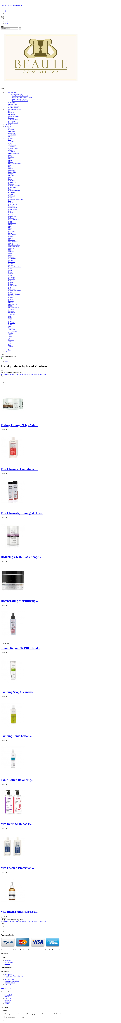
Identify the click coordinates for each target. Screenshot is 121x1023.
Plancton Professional (14, 290)
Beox (10, 155)
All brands (9, 138)
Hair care (11, 129)
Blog (6, 351)
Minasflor (11, 251)
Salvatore (11, 311)
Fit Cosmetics (12, 182)
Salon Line (11, 309)
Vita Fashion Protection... (17, 867)
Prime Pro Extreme (14, 294)
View (2, 371)
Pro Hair (10, 296)
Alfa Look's (11, 146)
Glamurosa (11, 192)
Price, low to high (29, 374)
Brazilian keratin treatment (20, 96)
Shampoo (11, 113)
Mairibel (10, 243)
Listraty (10, 224)
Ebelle (10, 167)
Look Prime (11, 231)
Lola (9, 229)
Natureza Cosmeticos (14, 267)
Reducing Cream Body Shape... (21, 557)
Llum (10, 228)
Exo (9, 177)
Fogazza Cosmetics (14, 185)
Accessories (10, 133)
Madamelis (11, 240)
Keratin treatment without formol (22, 97)
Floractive (11, 184)
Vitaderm (11, 340)
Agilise (10, 143)
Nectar (10, 268)
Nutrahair (11, 275)
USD (6, 23)
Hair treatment (10, 92)
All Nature (11, 152)
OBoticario (11, 277)
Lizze (10, 226)
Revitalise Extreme (14, 304)
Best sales (7, 964)
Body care (8, 124)
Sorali (10, 319)
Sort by (3, 372)
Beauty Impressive (13, 153)
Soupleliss (11, 321)
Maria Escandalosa (14, 245)
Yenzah (10, 346)
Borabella (11, 157)
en (5, 10)
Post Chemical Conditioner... (19, 469)
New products (9, 962)
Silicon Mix (11, 314)
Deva (10, 165)
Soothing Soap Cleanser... (17, 692)
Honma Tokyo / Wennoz (15, 199)
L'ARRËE (11, 214)
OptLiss (10, 284)
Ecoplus (10, 168)
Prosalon (11, 301)
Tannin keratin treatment (19, 99)
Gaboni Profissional (14, 190)
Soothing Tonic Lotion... (16, 736)
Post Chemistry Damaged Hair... (22, 513)
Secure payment (9, 979)
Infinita (10, 202)
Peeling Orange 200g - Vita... (19, 425)
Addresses (8, 1000)
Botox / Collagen (13, 104)
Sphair (10, 324)
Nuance (10, 274)
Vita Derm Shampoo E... (16, 823)
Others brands (12, 285)
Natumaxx (11, 262)
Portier (10, 292)
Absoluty (11, 141)
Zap (9, 350)
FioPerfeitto (11, 180)
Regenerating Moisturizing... (19, 600)
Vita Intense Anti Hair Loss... (19, 911)
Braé (9, 158)
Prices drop (8, 960)
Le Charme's (12, 223)
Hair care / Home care (13, 109)
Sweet (10, 326)
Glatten (10, 194)
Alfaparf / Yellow (13, 148)
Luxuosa (11, 238)
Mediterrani (11, 248)
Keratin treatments (15, 94)
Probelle (10, 297)
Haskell (10, 197)
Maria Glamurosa (13, 246)
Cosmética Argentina (14, 163)
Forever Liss (12, 187)
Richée (10, 306)
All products (12, 135)
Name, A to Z (11, 374)
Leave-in (11, 118)
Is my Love (11, 206)
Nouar (10, 270)
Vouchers (7, 1002)
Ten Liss (10, 328)
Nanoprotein (12, 258)
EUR (6, 21)
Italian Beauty (12, 207)
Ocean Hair (11, 279)
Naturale (10, 263)
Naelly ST (11, 257)
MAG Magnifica (13, 241)
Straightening (12, 102)
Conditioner (11, 114)
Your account (6, 988)
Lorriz (10, 233)
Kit (9, 111)
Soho (9, 316)
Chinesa (10, 162)
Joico (9, 211)
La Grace (11, 218)
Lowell (10, 236)
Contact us (8, 984)
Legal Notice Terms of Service (14, 976)
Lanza (10, 221)
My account (5, 5)
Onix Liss (11, 280)
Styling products (13, 119)
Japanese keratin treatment (20, 101)
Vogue (10, 341)
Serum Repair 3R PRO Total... (20, 648)
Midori (10, 250)
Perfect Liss (11, 289)
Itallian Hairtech (13, 209)
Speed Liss (11, 323)
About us (7, 977)
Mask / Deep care (13, 116)
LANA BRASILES (14, 219)
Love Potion (12, 235)
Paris (9, 287)
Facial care (8, 126)
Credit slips (8, 998)
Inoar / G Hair (12, 204)
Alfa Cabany (12, 145)
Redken (10, 302)
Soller (10, 318)
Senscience (11, 312)
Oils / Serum (12, 121)
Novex (10, 272)
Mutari (10, 255)
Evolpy (10, 174)
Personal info (8, 995)
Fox (9, 189)
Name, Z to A (20, 374)
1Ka (9, 140)
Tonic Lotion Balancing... (17, 780)
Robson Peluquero (13, 307)
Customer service (10, 983)
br (5, 12)
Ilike (9, 201)
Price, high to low (40, 374)
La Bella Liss (12, 216)
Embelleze (11, 170)
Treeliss (10, 333)
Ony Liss (11, 282)
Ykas (9, 348)
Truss (10, 335)
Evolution (11, 175)
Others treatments (13, 106)
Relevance (4, 374)
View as (3, 918)
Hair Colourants (13, 107)
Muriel (10, 253)
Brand (10, 136)
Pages (2, 376)
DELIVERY (8, 974)
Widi (9, 343)
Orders (7, 996)
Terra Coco (11, 329)
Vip (9, 338)
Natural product (13, 123)
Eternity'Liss (12, 172)
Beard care (11, 131)
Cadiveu (10, 160)
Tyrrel (10, 336)
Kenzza (10, 213)
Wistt (9, 345)
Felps (10, 179)
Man (7, 128)
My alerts (7, 1003)
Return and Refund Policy (12, 981)
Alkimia (10, 150)
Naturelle (11, 265)
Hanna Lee (11, 196)
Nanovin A (11, 260)
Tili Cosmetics (12, 331)
